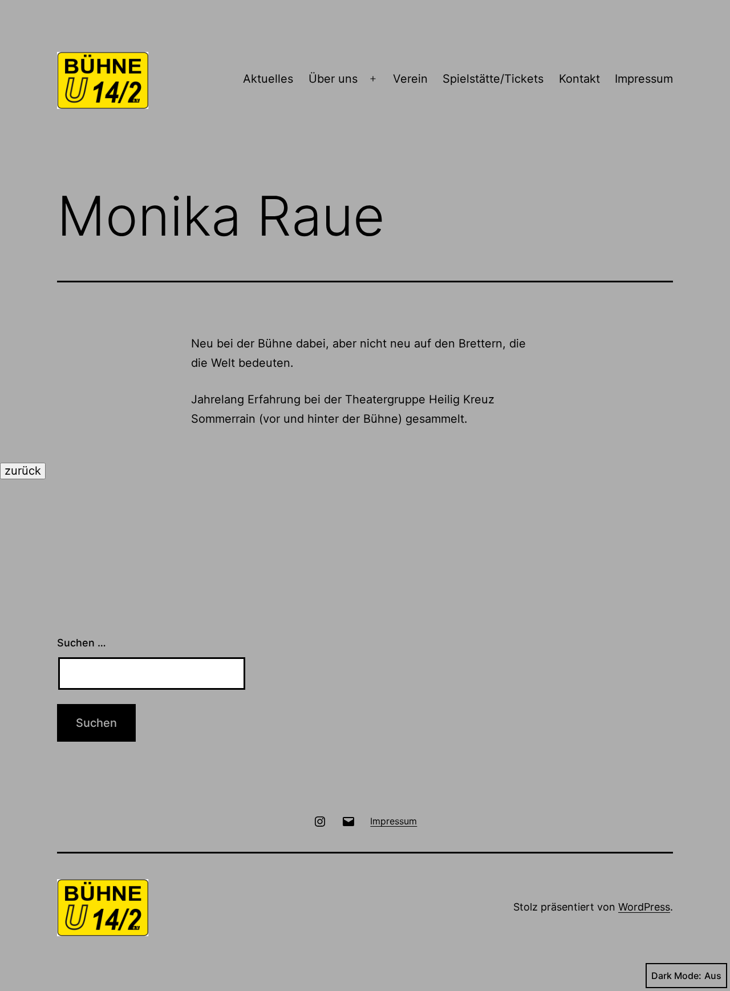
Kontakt (579, 79)
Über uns (333, 79)
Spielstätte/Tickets (493, 79)
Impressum (644, 79)
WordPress (644, 907)
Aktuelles (268, 79)
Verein (410, 79)
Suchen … (81, 643)
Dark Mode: (676, 975)
